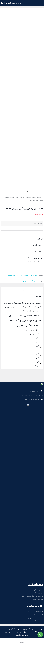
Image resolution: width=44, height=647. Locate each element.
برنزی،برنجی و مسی (32, 197)
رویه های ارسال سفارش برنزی (32, 596)
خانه (41, 197)
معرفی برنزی (37, 590)
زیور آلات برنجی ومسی (18, 197)
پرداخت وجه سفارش (35, 618)
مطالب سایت (37, 621)
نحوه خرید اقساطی (35, 614)
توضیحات (22, 290)
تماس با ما (38, 593)
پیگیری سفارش (37, 599)
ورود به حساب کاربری (35, 611)
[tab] (22, 289)
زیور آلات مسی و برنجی (29, 281)
